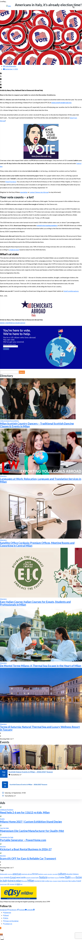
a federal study (14, 250)
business (40, 874)
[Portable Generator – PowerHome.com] (1, 834)
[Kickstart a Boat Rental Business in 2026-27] (1, 844)
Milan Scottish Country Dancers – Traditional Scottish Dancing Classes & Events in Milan (37, 425)
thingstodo (64, 881)
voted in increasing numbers (47, 225)
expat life (28, 877)
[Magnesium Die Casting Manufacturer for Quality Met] (1, 825)
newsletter (24, 192)
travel (78, 881)
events (7, 877)
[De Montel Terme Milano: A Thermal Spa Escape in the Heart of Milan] (41, 634)
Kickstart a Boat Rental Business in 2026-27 (26, 849)
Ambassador (4, 874)
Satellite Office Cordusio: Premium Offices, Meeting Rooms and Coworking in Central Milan (37, 544)
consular (49, 874)
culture (62, 873)
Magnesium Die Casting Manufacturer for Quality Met (32, 830)
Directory (3, 476)
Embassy (76, 874)
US (15, 884)
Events (2, 819)
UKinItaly (12, 884)
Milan (31, 880)
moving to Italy (39, 881)
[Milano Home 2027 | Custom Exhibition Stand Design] (1, 816)
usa (18, 884)
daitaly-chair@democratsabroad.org (12, 323)
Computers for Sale (6, 837)
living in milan (14, 880)
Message (24, 881)
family (37, 877)
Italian (62, 877)
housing (57, 877)
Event (2, 877)
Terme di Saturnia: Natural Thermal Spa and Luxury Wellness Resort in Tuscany (40, 728)
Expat (13, 877)
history (52, 877)
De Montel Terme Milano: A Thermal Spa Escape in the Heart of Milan (40, 665)
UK (8, 884)
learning (73, 877)
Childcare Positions (6, 810)
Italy (68, 877)
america (10, 874)
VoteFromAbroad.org (71, 291)
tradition (73, 881)
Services (3, 846)
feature (43, 877)
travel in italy (3, 884)
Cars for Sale (4, 828)
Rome (51, 881)
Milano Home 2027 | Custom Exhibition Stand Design (31, 821)
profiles (47, 881)
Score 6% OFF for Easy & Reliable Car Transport (28, 858)
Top (1, 934)
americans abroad (27, 874)
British (35, 874)
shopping (55, 881)
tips (69, 881)
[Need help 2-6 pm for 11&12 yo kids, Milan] (1, 807)
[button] (41, 73)
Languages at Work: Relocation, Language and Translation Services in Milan (40, 480)
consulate (55, 874)
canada (45, 874)
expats (33, 877)
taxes (59, 881)
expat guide (21, 877)
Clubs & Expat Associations (9, 421)
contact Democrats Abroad (39, 192)
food (49, 877)
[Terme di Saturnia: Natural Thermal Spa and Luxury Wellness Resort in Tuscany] (41, 695)
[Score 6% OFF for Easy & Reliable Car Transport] (1, 853)
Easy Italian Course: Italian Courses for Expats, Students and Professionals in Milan (35, 603)
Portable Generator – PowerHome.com (23, 840)
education (69, 874)
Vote (21, 884)
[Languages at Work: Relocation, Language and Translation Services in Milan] (41, 451)
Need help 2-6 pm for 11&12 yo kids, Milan (25, 812)
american (16, 873)
